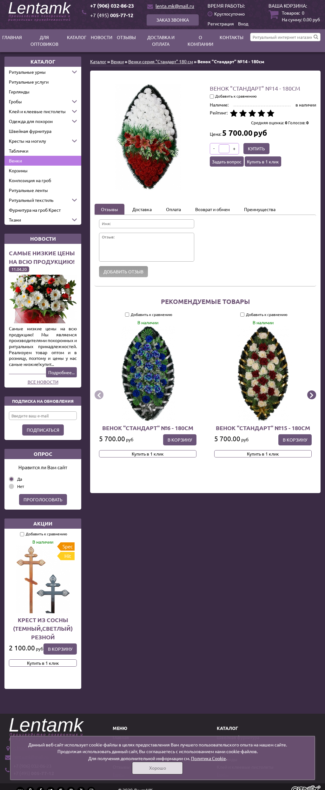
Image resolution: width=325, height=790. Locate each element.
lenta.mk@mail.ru (175, 6)
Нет (20, 486)
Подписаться (43, 430)
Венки (15, 160)
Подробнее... (61, 372)
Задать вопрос (227, 161)
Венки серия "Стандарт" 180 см (160, 61)
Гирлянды (19, 91)
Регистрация (221, 23)
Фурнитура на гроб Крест (35, 210)
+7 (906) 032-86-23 (112, 5)
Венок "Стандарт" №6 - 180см (147, 427)
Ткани (15, 220)
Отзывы (126, 37)
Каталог (76, 37)
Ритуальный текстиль (31, 200)
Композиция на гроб (30, 180)
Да (19, 479)
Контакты (231, 37)
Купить (256, 148)
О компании (200, 40)
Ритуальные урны (27, 72)
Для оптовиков (44, 40)
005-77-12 (111, 15)
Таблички (18, 151)
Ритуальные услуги (29, 82)
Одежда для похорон (31, 121)
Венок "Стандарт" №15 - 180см (263, 427)
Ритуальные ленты (28, 190)
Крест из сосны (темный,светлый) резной (43, 628)
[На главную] (40, 11)
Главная (12, 37)
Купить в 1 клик (43, 663)
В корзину (60, 649)
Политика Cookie (208, 758)
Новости (101, 37)
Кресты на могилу (27, 141)
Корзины (18, 170)
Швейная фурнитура (30, 131)
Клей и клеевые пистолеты (37, 111)
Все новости (43, 382)
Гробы (15, 101)
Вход (243, 23)
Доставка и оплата (161, 40)
